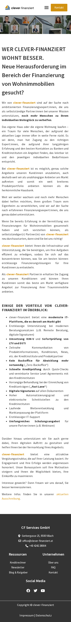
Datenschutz (44, 615)
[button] (46, 7)
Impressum (26, 615)
